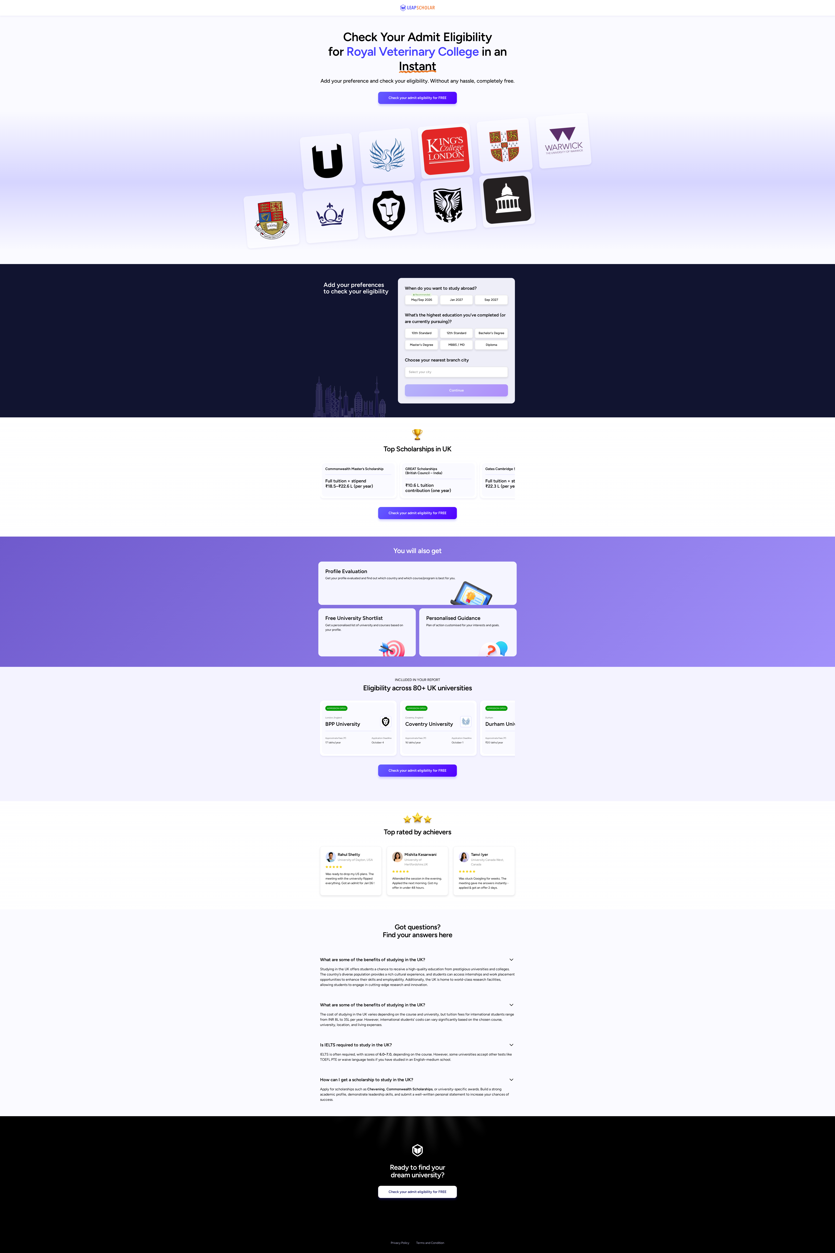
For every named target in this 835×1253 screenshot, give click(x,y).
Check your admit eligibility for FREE (417, 98)
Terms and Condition (430, 1243)
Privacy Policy (400, 1243)
